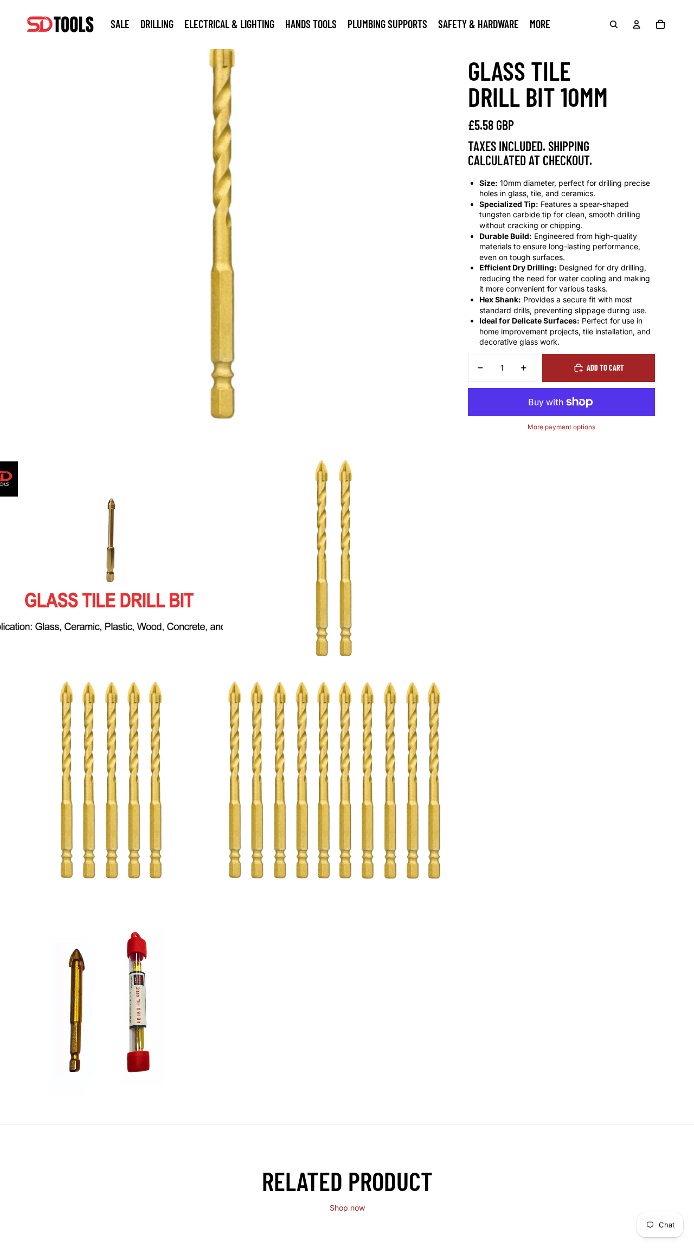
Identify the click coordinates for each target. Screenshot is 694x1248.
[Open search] (614, 24)
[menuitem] (540, 24)
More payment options (561, 427)
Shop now (347, 1207)
